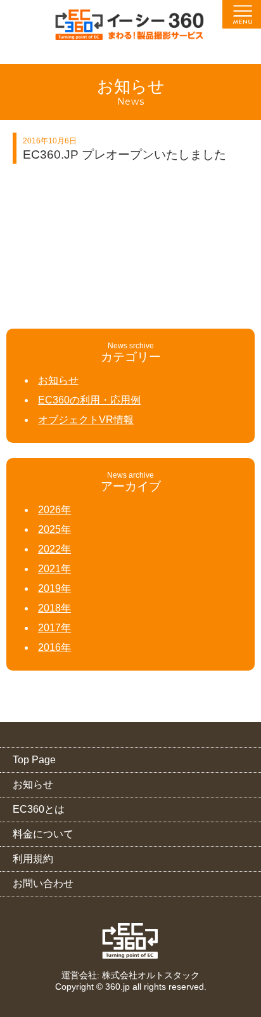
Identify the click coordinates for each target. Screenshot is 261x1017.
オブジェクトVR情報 (86, 419)
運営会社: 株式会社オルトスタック (130, 975)
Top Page (34, 759)
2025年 (54, 529)
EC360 (131, 941)
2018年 (54, 608)
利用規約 (33, 858)
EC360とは (39, 809)
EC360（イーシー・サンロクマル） (130, 29)
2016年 (54, 647)
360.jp (117, 986)
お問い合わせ (43, 883)
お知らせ (58, 380)
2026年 (54, 509)
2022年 (54, 549)
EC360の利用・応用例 (89, 400)
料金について (43, 834)
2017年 (54, 627)
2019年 (54, 588)
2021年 (54, 568)
